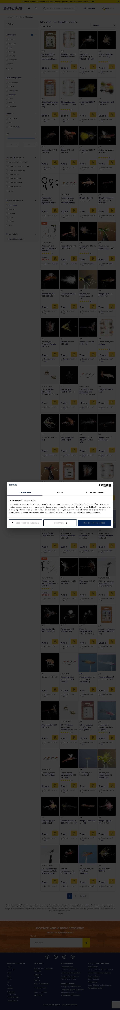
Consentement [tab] (25, 492)
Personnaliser (58, 523)
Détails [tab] (60, 492)
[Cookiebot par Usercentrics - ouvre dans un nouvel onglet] (100, 485)
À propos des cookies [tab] (95, 492)
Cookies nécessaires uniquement (25, 523)
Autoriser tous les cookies (94, 523)
